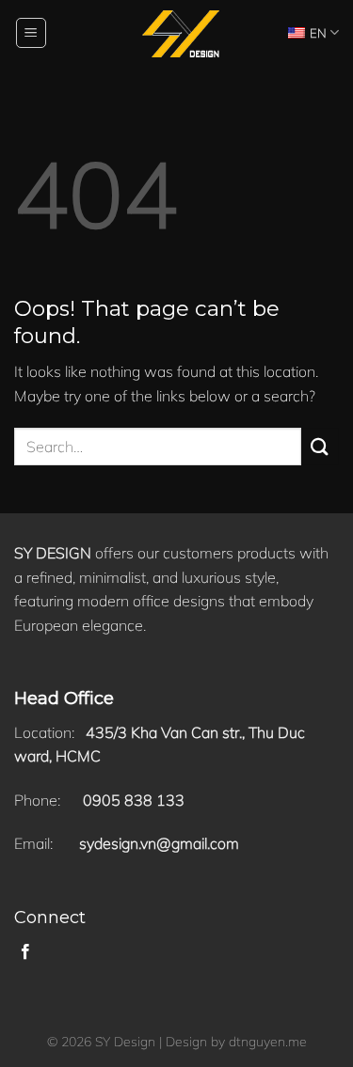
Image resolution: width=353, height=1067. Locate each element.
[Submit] (320, 446)
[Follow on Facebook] (25, 952)
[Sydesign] (176, 33)
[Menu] (31, 33)
